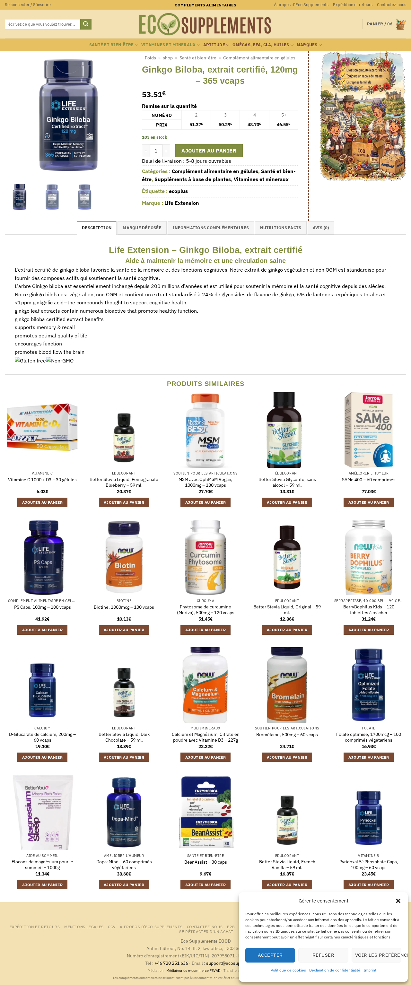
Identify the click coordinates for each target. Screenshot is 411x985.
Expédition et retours (352, 4)
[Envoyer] (85, 24)
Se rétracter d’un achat (206, 931)
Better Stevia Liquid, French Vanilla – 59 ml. (287, 865)
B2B (231, 926)
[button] (398, 901)
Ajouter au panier (208, 150)
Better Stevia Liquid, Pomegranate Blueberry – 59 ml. (124, 482)
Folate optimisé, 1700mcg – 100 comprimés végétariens (368, 737)
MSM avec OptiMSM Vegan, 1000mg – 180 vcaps (205, 482)
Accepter (270, 955)
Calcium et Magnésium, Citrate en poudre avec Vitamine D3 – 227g (206, 737)
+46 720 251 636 (171, 963)
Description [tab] (96, 228)
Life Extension (181, 203)
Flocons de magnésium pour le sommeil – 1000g (42, 865)
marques (307, 45)
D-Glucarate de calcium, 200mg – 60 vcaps (42, 737)
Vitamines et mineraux (168, 45)
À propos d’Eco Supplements (301, 4)
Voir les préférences (378, 955)
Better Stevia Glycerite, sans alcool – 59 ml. (287, 482)
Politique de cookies (288, 970)
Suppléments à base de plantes (192, 179)
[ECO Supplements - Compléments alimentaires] (205, 24)
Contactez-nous (391, 4)
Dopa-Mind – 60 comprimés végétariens (124, 865)
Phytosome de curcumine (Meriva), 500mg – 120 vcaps (205, 610)
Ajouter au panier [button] (42, 502)
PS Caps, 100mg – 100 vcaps (42, 607)
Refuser (323, 955)
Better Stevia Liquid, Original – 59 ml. (287, 610)
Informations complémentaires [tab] (211, 228)
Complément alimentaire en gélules (259, 58)
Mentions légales (84, 926)
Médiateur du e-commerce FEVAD (193, 970)
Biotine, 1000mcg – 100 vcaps (124, 607)
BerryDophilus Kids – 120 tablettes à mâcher (368, 610)
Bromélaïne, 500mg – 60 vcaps (287, 734)
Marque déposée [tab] (142, 228)
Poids (150, 58)
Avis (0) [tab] (321, 228)
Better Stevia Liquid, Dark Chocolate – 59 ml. (124, 737)
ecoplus (178, 191)
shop (168, 58)
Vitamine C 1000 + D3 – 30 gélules (42, 480)
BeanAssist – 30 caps (205, 862)
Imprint (369, 970)
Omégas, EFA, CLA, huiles (260, 45)
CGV (112, 926)
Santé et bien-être (111, 45)
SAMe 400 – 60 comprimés (369, 480)
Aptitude (214, 45)
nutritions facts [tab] (280, 228)
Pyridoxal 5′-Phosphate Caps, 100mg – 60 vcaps (368, 865)
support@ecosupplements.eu (236, 963)
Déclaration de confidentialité (334, 970)
